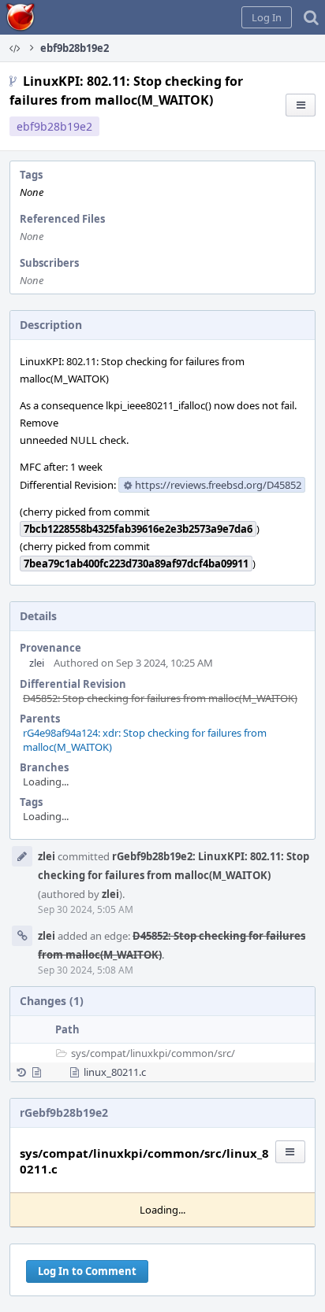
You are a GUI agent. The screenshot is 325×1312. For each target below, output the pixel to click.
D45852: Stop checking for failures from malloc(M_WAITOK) (160, 698)
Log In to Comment (87, 1271)
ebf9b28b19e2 (54, 126)
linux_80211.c (115, 1072)
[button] (266, 17)
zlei (36, 663)
